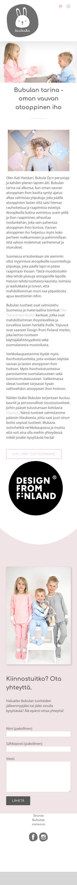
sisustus (12, 412)
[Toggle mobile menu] (69, 6)
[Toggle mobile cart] (60, 6)
